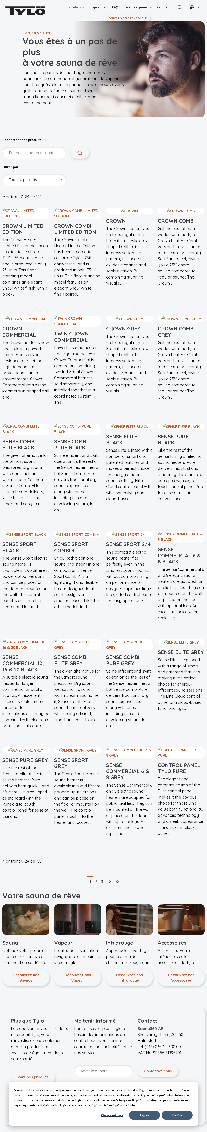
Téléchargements (138, 7)
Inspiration (98, 7)
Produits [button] (75, 7)
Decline (177, 1115)
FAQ (115, 7)
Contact (163, 7)
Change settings (112, 1115)
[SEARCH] (80, 153)
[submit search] (180, 7)
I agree (144, 1115)
